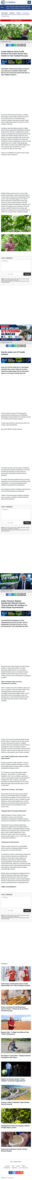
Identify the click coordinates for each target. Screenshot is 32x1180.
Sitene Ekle (14, 1167)
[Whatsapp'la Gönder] (15, 45)
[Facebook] (7, 45)
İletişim (18, 1166)
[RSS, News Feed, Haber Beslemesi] (21, 1172)
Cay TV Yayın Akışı (23, 1167)
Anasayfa (7, 1166)
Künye (13, 1166)
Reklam (23, 1166)
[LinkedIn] (12, 45)
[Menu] (29, 2)
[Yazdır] (21, 45)
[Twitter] (10, 45)
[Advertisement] (16, 95)
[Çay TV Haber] (8, 2)
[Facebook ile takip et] (10, 1172)
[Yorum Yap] (24, 45)
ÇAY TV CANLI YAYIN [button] (16, 20)
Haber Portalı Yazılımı (9, 1177)
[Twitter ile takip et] (14, 1172)
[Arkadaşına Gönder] (18, 45)
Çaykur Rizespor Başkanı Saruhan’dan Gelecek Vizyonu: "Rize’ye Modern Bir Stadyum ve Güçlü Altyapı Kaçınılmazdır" (18, 7)
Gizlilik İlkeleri (7, 1167)
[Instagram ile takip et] (18, 1172)
